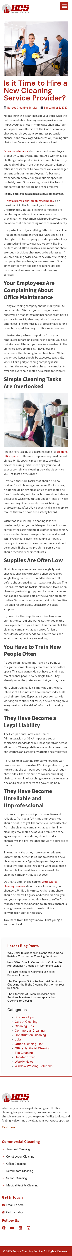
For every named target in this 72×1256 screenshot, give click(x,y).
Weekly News (24, 1061)
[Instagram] (28, 1228)
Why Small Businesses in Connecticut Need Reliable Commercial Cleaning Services (35, 954)
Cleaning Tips (24, 1026)
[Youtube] (12, 1228)
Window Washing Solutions (33, 1066)
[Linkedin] (20, 1228)
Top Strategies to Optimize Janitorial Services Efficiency (31, 973)
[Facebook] (4, 1228)
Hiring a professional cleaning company (29, 201)
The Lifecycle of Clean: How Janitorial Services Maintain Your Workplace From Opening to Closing (32, 997)
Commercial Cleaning (30, 1030)
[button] (64, 6)
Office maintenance (16, 151)
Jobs (18, 1039)
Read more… (10, 1127)
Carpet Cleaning (26, 1021)
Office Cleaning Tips (29, 1044)
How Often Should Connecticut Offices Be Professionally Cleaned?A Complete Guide (34, 964)
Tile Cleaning (24, 1053)
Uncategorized (25, 1057)
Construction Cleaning (30, 1035)
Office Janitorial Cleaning (32, 1048)
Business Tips (24, 1017)
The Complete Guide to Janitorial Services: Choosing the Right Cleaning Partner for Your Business (35, 984)
